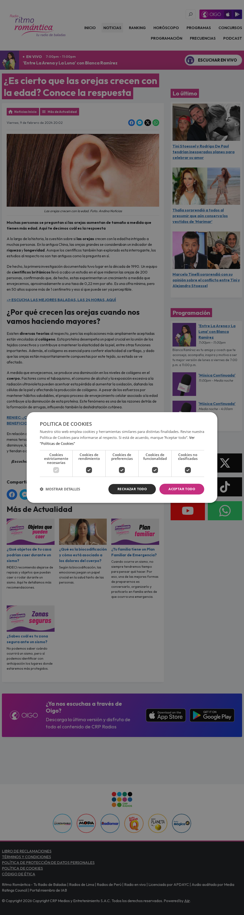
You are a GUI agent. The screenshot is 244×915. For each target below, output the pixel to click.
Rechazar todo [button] (132, 489)
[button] (60, 489)
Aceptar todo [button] (181, 489)
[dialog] (122, 457)
